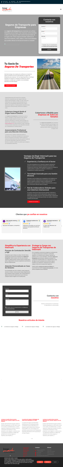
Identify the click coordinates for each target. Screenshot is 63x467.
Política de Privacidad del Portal (50, 46)
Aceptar (40, 462)
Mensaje (43, 36)
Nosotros (25, 455)
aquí (18, 463)
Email (42, 31)
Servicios (25, 453)
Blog (24, 456)
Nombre (43, 26)
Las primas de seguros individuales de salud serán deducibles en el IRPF (30, 420)
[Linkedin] (10, 455)
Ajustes (55, 462)
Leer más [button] (45, 231)
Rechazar (47, 462)
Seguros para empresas (26, 451)
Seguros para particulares (26, 448)
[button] (61, 9)
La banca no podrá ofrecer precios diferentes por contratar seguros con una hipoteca (10, 420)
